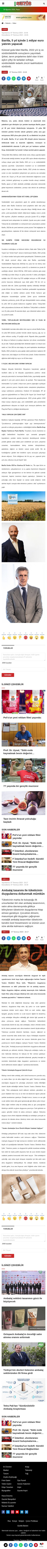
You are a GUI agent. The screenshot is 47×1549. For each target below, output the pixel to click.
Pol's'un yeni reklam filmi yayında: (22, 717)
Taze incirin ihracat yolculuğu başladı (19, 820)
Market (6, 1470)
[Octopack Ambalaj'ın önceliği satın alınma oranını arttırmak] (23, 1318)
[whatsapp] (14, 78)
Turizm (6, 1474)
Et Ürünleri (7, 1467)
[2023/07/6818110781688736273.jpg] (23, 1188)
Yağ (26, 1474)
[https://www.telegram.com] (26, 1512)
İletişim (21, 1521)
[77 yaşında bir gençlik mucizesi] (23, 770)
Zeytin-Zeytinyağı (10, 1477)
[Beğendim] (4, 634)
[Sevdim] (15, 634)
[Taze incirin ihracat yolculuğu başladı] (23, 803)
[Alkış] (9, 634)
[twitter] (9, 78)
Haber (14, 23)
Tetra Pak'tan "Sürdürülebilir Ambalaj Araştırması (19, 1407)
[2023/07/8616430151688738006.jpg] (23, 505)
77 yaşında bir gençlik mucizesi (20, 786)
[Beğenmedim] (20, 634)
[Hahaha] (31, 634)
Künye (14, 1521)
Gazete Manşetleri (9, 1499)
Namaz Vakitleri (8, 1506)
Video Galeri (6, 1484)
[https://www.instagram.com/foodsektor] (12, 1512)
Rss (9, 1521)
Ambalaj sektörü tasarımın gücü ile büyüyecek (22, 1300)
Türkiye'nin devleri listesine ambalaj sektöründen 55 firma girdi (23, 1371)
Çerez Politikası (32, 1521)
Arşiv (19, 1487)
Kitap (27, 1467)
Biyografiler (6, 1491)
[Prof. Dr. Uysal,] (23, 735)
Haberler (8, 23)
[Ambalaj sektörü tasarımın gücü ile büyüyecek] (23, 1283)
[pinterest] (29, 78)
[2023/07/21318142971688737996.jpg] (23, 593)
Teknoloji (28, 1470)
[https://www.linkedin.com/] (22, 1512)
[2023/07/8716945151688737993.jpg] (23, 542)
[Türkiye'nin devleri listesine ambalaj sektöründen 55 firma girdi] (23, 1354)
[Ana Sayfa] (2, 23)
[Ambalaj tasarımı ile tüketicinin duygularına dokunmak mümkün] (23, 957)
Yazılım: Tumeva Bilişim (23, 1540)
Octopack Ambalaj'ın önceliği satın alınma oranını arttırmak (22, 1336)
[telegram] (19, 78)
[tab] (8, 648)
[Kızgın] (26, 634)
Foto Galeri (6, 1480)
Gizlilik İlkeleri (22, 1526)
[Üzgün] (42, 634)
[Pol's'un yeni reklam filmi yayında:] (23, 702)
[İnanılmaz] (36, 634)
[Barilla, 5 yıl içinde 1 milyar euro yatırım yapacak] (23, 100)
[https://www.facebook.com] (17, 1512)
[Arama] (44, 3)
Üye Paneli (21, 1480)
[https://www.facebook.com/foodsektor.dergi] (3, 1512)
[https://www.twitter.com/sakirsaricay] (8, 1512)
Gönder (7, 675)
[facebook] (4, 78)
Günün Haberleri (23, 1484)
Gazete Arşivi (22, 1491)
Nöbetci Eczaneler (9, 1503)
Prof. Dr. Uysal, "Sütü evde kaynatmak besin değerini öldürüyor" (18, 752)
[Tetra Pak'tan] (23, 1390)
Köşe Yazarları (7, 1487)
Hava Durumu (7, 1496)
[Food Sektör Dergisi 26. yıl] (23, 4)
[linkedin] (24, 78)
